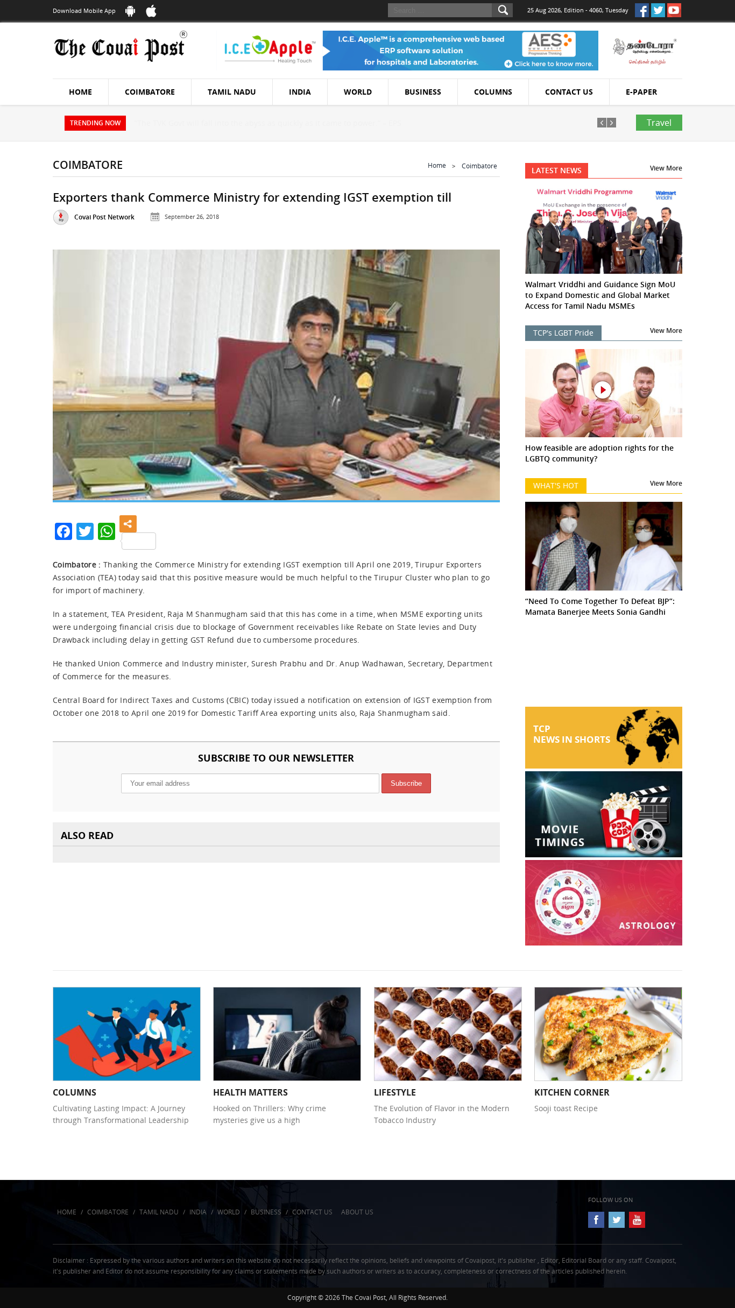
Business (423, 92)
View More (666, 168)
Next (478, 372)
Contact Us (569, 92)
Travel (659, 123)
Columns (493, 92)
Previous (74, 372)
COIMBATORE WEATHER (604, 666)
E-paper (641, 92)
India (300, 92)
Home (80, 92)
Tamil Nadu (232, 92)
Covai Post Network (104, 217)
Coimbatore (150, 92)
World (358, 92)
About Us (357, 1212)
